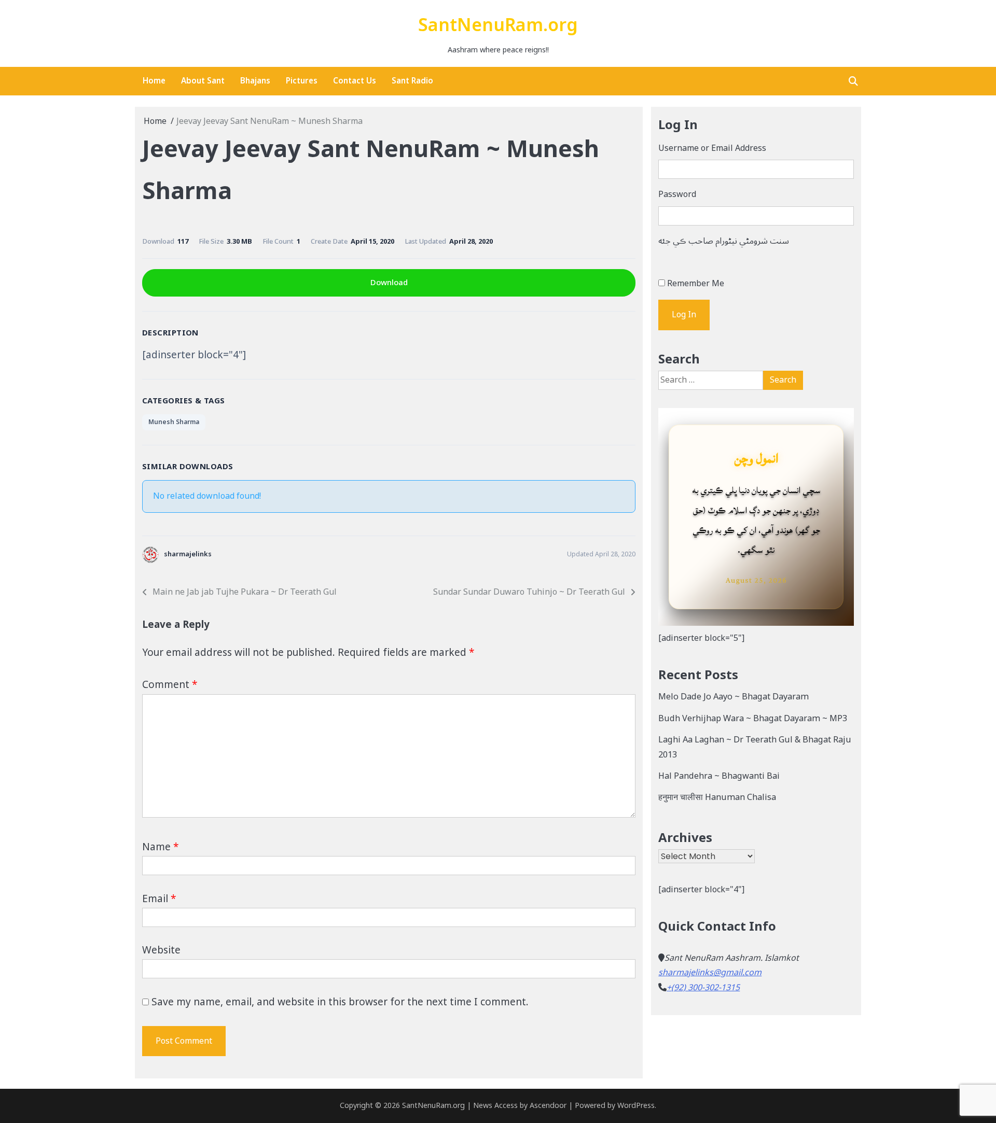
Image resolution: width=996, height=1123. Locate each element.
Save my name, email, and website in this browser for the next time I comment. (340, 1002)
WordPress (636, 1106)
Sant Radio (412, 81)
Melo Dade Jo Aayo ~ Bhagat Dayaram (733, 697)
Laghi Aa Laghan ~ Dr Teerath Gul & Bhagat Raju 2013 (754, 747)
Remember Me (695, 283)
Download (389, 282)
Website (161, 950)
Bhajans (255, 81)
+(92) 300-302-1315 (703, 987)
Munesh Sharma (173, 422)
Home (154, 81)
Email (159, 899)
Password (677, 194)
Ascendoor (548, 1106)
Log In (684, 315)
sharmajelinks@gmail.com (710, 972)
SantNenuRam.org (498, 25)
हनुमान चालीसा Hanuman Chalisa (717, 797)
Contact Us (354, 81)
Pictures (301, 81)
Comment (169, 685)
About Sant (203, 81)
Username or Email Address (712, 148)
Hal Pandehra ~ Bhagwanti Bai (719, 776)
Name (160, 847)
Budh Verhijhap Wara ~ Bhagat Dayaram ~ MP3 (752, 718)
